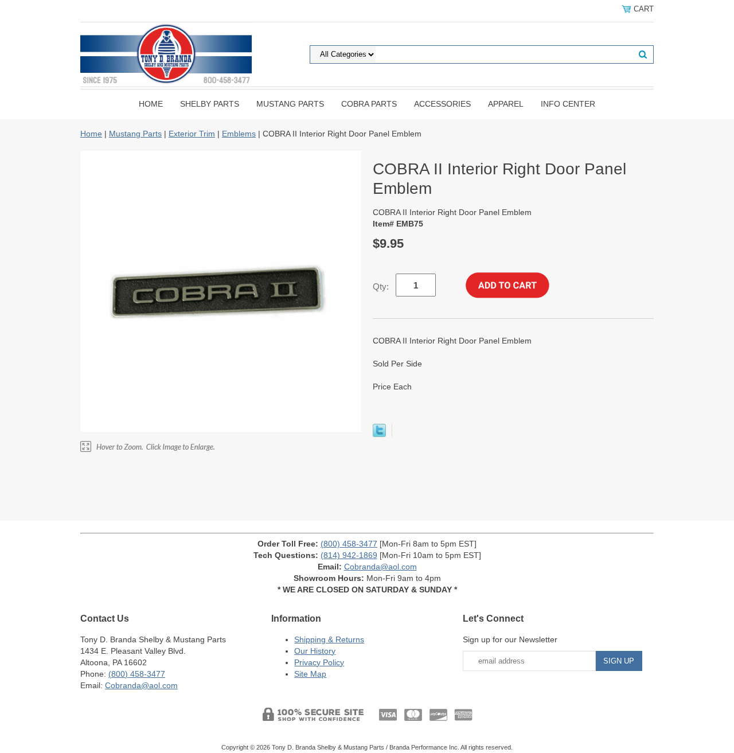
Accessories (442, 103)
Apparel (506, 103)
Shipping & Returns (329, 639)
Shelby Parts (209, 103)
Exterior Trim (192, 133)
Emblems (239, 133)
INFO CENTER (568, 103)
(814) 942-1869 (349, 555)
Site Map (310, 673)
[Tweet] (379, 434)
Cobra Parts (369, 103)
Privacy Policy (319, 662)
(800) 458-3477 (349, 543)
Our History (314, 651)
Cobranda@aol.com (380, 566)
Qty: (381, 286)
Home (151, 103)
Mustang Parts (290, 103)
